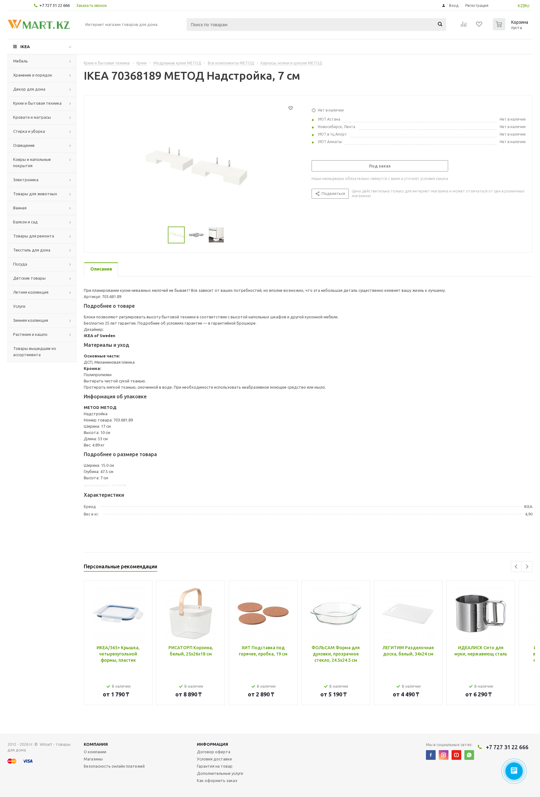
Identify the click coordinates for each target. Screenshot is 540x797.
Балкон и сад (25, 222)
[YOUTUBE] (456, 755)
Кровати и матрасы (32, 117)
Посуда (20, 264)
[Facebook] (431, 755)
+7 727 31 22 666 (54, 5)
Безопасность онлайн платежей (114, 766)
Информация (212, 744)
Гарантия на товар (214, 766)
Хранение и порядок (32, 75)
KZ (520, 5)
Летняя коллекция (30, 292)
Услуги (19, 306)
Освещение (24, 145)
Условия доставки (214, 759)
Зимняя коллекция (30, 320)
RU (526, 5)
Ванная (20, 208)
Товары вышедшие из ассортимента (34, 351)
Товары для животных (35, 194)
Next (527, 566)
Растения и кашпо (30, 334)
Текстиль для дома (31, 250)
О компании (95, 752)
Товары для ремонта (33, 236)
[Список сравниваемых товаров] (463, 26)
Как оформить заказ (217, 780)
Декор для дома (29, 89)
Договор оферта (213, 752)
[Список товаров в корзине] (511, 28)
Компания (96, 744)
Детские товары (29, 278)
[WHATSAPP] (469, 755)
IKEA (25, 46)
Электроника (25, 179)
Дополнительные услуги (220, 773)
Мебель (20, 61)
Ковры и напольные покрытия (32, 162)
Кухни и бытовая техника (37, 103)
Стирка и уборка (29, 131)
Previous (516, 566)
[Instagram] (443, 755)
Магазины (93, 759)
